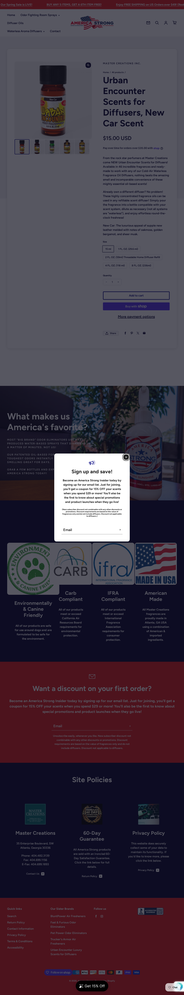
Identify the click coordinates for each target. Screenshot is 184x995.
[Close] (126, 457)
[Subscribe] (120, 529)
